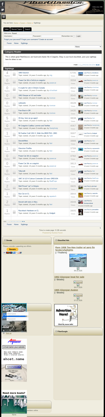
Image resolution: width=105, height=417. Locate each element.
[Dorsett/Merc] (14, 142)
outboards (22, 103)
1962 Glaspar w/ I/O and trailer (29, 95)
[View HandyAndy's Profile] (80, 127)
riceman (52, 98)
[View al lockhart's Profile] (80, 89)
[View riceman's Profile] (80, 97)
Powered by (47, 233)
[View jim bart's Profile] (80, 187)
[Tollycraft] (14, 172)
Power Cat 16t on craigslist (28, 156)
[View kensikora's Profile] (80, 74)
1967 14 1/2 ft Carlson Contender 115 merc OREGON (38, 179)
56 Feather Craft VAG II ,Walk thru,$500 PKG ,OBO (37, 133)
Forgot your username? (30, 39)
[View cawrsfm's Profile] (80, 195)
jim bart (94, 186)
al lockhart (53, 90)
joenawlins (95, 209)
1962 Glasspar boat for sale (69, 277)
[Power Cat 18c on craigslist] (14, 165)
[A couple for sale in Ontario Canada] (14, 89)
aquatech (52, 196)
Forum (22, 23)
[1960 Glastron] (14, 74)
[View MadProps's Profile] (80, 180)
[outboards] (14, 104)
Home (16, 23)
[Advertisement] (68, 367)
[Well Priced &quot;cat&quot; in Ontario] (14, 187)
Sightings (24, 43)
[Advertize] (66, 315)
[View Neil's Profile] (80, 119)
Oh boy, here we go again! (28, 118)
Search (27, 29)
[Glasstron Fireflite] (14, 150)
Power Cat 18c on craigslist (28, 163)
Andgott (94, 133)
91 (87, 64)
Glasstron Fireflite (25, 148)
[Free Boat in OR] (14, 112)
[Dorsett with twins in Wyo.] (14, 203)
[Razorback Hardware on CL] (14, 212)
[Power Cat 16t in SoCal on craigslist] (14, 82)
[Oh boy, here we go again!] (14, 119)
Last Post (87, 73)
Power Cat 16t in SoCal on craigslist (31, 80)
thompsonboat (88, 203)
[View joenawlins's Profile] (80, 212)
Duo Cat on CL (23, 194)
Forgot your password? (12, 39)
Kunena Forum (57, 233)
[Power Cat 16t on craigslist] (14, 157)
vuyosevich (95, 148)
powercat (52, 83)
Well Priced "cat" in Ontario (28, 186)
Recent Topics (17, 29)
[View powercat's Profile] (80, 81)
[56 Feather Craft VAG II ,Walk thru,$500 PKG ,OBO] (14, 134)
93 (94, 64)
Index (7, 29)
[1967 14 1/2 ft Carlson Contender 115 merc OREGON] (14, 180)
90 (84, 64)
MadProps (53, 181)
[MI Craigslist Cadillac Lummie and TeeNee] (14, 127)
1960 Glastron (23, 73)
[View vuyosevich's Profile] (80, 149)
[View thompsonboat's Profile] (80, 202)
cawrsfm (95, 193)
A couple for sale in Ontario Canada (31, 88)
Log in (6, 327)
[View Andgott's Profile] (80, 134)
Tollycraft (21, 171)
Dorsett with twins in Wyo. (28, 202)
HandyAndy (53, 128)
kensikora (95, 73)
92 (91, 64)
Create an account (46, 39)
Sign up (8, 333)
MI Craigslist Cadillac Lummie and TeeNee (34, 126)
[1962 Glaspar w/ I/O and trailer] (14, 97)
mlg (50, 75)
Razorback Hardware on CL (28, 211)
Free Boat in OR (24, 110)
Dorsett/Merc (23, 141)
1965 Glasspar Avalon (66, 290)
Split (51, 136)
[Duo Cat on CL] (14, 195)
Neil (50, 121)
